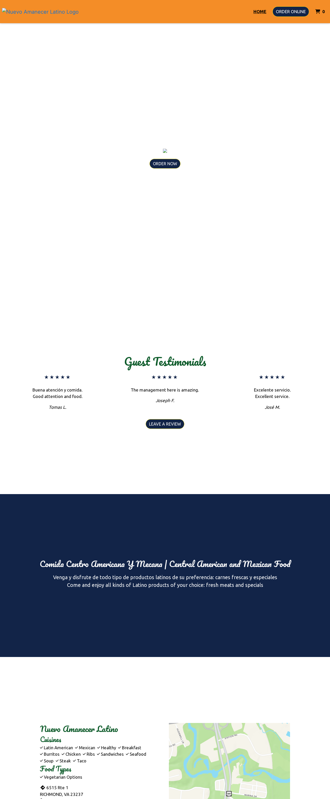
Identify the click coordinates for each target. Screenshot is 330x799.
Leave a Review (165, 424)
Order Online (291, 11)
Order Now (165, 163)
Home (259, 11)
